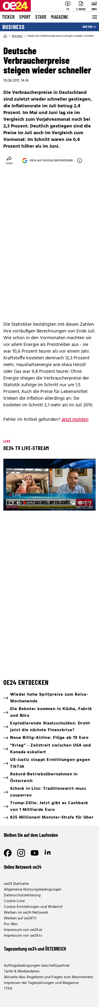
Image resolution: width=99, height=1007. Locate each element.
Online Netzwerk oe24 (23, 867)
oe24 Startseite (16, 884)
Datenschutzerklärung (22, 895)
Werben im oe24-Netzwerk (26, 913)
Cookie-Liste (14, 901)
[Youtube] (34, 853)
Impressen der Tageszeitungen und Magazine (41, 983)
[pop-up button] (80, 503)
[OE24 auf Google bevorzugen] (79, 160)
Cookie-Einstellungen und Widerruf (33, 907)
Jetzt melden (74, 419)
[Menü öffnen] (94, 17)
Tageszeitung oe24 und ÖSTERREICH (35, 949)
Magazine (59, 17)
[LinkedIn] (48, 853)
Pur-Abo (11, 924)
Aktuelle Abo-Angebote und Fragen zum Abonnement (48, 977)
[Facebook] (8, 853)
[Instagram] (21, 853)
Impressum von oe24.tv (23, 936)
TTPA (8, 989)
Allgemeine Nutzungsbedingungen (33, 889)
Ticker (8, 17)
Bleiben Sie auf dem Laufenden (31, 835)
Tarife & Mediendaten (22, 971)
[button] (50, 485)
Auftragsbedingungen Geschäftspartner (37, 966)
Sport (25, 17)
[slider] (28, 503)
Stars (40, 17)
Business (13, 27)
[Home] (5, 36)
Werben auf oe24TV (20, 918)
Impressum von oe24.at (23, 930)
